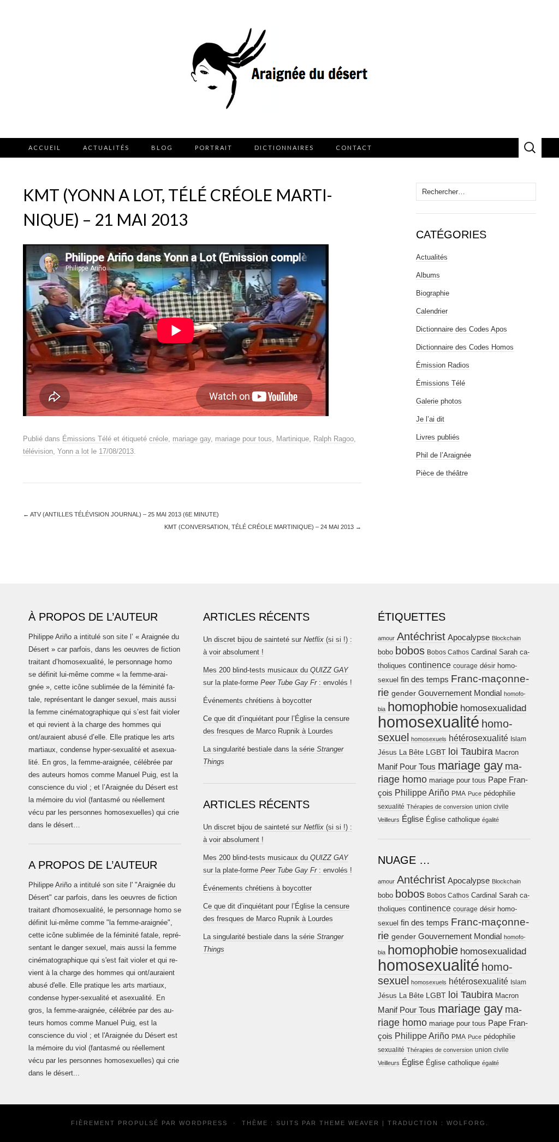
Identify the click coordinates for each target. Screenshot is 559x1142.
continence (429, 665)
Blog (162, 147)
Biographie (432, 293)
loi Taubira (470, 751)
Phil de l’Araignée (443, 455)
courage (465, 665)
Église (413, 819)
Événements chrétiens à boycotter (257, 700)
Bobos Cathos (448, 652)
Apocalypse (469, 637)
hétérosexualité (478, 738)
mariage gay (192, 439)
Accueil (44, 147)
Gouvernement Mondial (460, 693)
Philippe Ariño (422, 792)
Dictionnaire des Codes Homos (465, 347)
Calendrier (432, 311)
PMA (458, 793)
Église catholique (453, 819)
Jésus (387, 752)
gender (403, 693)
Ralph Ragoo (333, 439)
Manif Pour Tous (407, 766)
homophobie (423, 706)
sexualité (391, 806)
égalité (490, 819)
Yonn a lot (73, 451)
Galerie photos (439, 401)
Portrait (214, 147)
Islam (518, 739)
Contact (354, 147)
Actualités (106, 147)
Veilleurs (389, 819)
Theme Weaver (349, 1123)
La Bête (411, 752)
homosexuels (429, 739)
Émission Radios (442, 365)
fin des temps (425, 679)
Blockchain (506, 638)
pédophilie (499, 793)
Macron (507, 752)
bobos (410, 651)
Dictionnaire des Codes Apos (461, 329)
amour (386, 638)
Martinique (292, 439)
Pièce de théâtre (442, 473)
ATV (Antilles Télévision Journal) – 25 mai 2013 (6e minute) (121, 514)
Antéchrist (421, 636)
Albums (428, 275)
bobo (385, 652)
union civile (492, 806)
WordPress (203, 1123)
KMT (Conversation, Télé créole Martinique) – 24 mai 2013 (262, 527)
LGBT (436, 752)
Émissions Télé (86, 439)
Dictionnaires (284, 147)
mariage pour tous (243, 439)
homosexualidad (493, 708)
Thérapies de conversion (440, 806)
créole (158, 439)
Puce (474, 793)
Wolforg (466, 1123)
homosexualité (428, 722)
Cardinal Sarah (494, 652)
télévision (38, 451)
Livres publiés (438, 437)
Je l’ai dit (430, 419)
